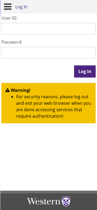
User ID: (9, 18)
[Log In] (7, 6)
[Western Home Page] (48, 202)
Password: (11, 42)
